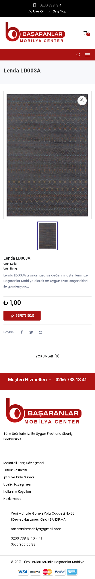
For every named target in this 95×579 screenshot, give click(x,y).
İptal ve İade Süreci (18, 477)
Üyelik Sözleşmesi (17, 484)
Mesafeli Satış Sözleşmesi (23, 463)
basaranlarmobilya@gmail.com (36, 529)
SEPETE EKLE (24, 315)
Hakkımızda (12, 498)
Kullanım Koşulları (17, 491)
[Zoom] (82, 100)
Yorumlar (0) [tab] (47, 356)
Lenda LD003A (16, 258)
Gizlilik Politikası (15, 470)
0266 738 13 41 (70, 379)
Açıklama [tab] (47, 347)
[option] (47, 236)
